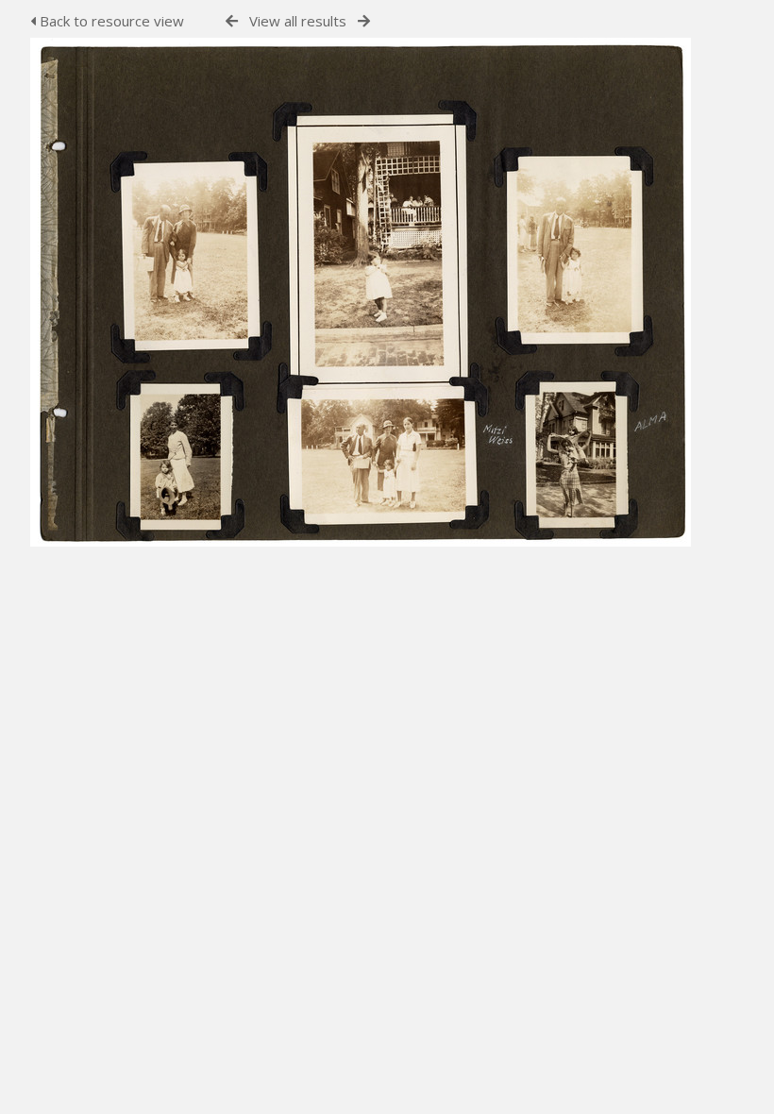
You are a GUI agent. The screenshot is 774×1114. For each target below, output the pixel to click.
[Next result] (364, 21)
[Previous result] (232, 21)
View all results (297, 20)
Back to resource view (110, 20)
